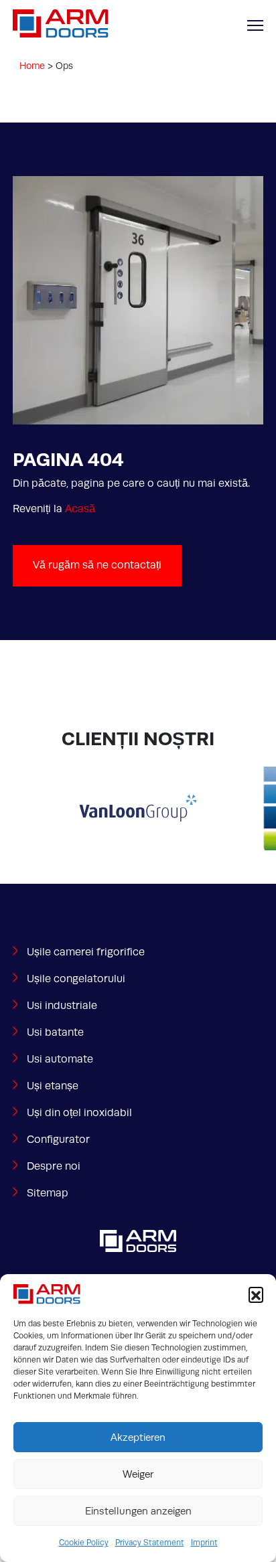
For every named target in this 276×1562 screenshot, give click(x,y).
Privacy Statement (149, 1542)
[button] (256, 1294)
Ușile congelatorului (76, 979)
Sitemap (47, 1193)
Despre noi (53, 1166)
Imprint (204, 1542)
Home (32, 65)
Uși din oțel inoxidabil (79, 1113)
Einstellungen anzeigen (138, 1511)
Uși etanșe (52, 1086)
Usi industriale (62, 1006)
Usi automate (60, 1059)
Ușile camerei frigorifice (86, 952)
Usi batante (55, 1032)
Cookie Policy (84, 1542)
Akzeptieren (138, 1437)
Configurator (58, 1140)
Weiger (138, 1474)
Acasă (80, 509)
